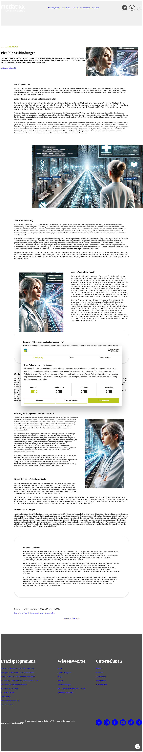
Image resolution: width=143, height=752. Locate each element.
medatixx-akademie (65, 693)
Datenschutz (43, 721)
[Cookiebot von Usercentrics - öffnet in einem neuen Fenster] (109, 350)
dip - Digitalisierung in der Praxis (71, 689)
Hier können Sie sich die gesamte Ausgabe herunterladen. (34, 613)
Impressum (31, 721)
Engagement (101, 680)
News (60, 668)
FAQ (52, 721)
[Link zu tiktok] (131, 722)
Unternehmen (85, 8)
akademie (95, 8)
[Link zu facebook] (115, 722)
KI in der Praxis (7, 693)
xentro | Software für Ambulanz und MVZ (18, 676)
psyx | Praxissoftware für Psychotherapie (17, 672)
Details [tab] (71, 358)
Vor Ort (75, 8)
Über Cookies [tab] (105, 358)
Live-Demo (66, 8)
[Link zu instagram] (107, 722)
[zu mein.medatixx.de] (132, 8)
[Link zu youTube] (123, 722)
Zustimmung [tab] (38, 358)
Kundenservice (7, 705)
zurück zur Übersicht (8, 68)
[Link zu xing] (139, 722)
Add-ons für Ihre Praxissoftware (14, 684)
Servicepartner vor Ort (10, 701)
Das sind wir (101, 676)
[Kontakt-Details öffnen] (124, 7)
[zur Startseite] (13, 11)
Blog (59, 676)
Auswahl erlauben (71, 400)
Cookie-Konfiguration (65, 721)
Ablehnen (39, 400)
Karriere (99, 672)
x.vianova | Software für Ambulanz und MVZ (19, 680)
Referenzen (5, 697)
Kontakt (99, 668)
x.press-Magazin (64, 672)
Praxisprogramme (54, 8)
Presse (60, 680)
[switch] (59, 391)
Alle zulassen (103, 400)
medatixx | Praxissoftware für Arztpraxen (17, 668)
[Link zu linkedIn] (99, 722)
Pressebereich (101, 684)
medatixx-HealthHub (9, 689)
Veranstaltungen (64, 684)
